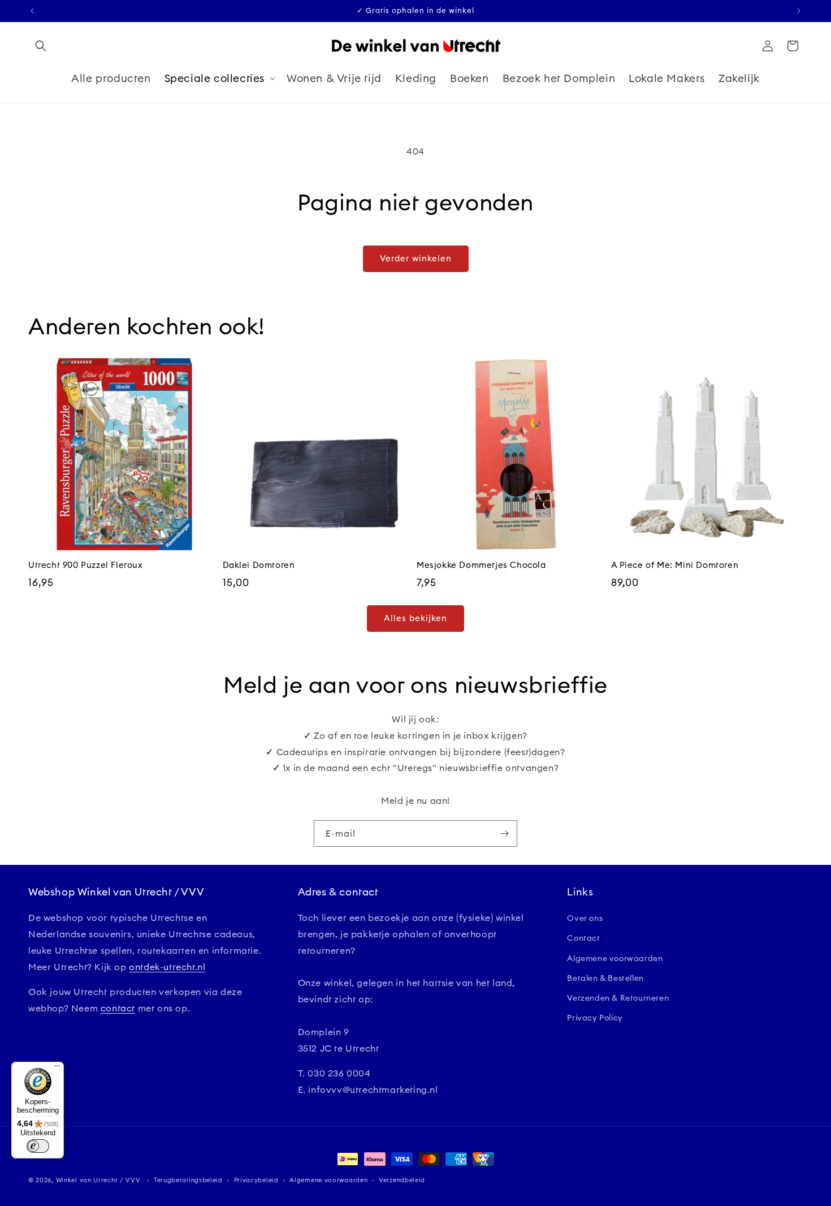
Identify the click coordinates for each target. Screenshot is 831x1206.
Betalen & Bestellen (605, 978)
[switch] (38, 1146)
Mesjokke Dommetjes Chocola (481, 564)
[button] (40, 45)
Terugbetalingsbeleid (188, 1180)
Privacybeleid (256, 1180)
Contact (583, 938)
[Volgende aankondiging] (798, 10)
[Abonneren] (504, 833)
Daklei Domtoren (259, 564)
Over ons (585, 918)
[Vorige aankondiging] (32, 10)
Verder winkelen (416, 258)
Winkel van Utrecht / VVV (98, 1180)
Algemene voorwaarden (615, 958)
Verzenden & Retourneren (618, 998)
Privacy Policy (594, 1018)
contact (118, 1008)
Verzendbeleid (402, 1180)
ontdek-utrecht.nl (167, 966)
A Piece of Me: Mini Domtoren (675, 564)
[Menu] (57, 1068)
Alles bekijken (415, 618)
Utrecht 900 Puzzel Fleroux (85, 564)
